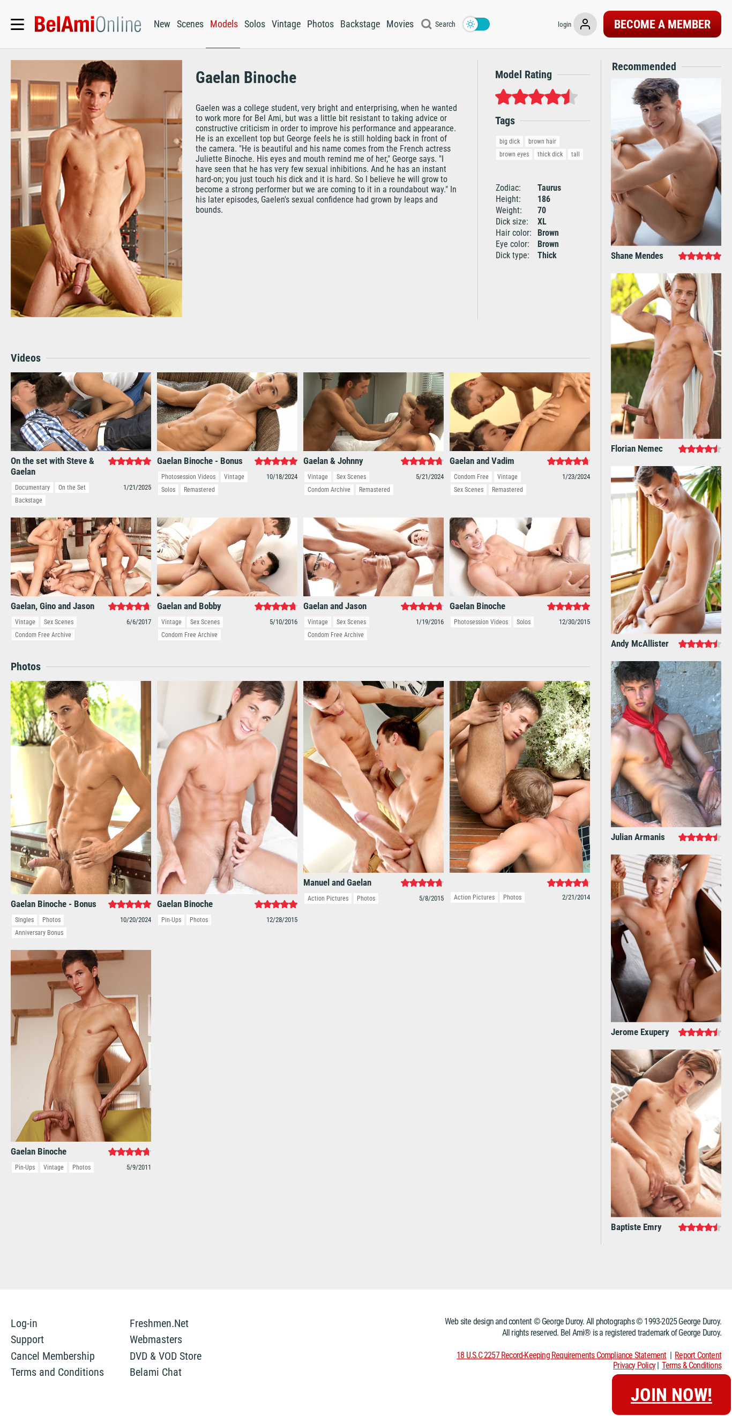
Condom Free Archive (43, 635)
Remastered (199, 489)
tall (575, 154)
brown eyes (514, 154)
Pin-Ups (171, 920)
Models (224, 23)
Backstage (360, 23)
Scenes (190, 23)
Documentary (32, 487)
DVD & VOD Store (165, 1356)
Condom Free (471, 477)
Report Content (698, 1355)
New (162, 23)
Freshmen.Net (159, 1323)
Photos (320, 23)
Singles (24, 920)
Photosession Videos (188, 477)
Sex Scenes (351, 477)
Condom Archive (329, 489)
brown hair (542, 141)
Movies (400, 23)
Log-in (24, 1323)
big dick (509, 141)
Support (27, 1339)
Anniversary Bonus (39, 932)
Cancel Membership (53, 1356)
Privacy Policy (634, 1365)
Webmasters (156, 1339)
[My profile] (585, 24)
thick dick (550, 154)
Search (445, 24)
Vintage (286, 23)
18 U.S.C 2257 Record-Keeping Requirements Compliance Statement (561, 1355)
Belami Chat (156, 1372)
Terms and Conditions (57, 1372)
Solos (254, 23)
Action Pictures (328, 898)
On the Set (72, 487)
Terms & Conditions (691, 1365)
